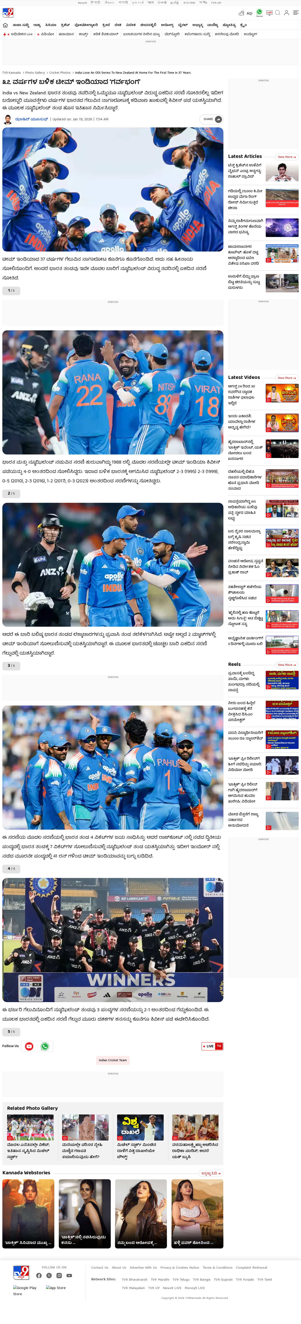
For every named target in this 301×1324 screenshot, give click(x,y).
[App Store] (60, 1291)
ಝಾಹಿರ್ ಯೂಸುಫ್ (31, 120)
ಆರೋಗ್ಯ (167, 25)
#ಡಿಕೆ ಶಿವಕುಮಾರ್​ (105, 34)
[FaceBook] (39, 1275)
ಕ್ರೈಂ (243, 25)
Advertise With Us (143, 1268)
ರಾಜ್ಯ (36, 25)
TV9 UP (154, 1288)
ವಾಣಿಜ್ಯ (212, 25)
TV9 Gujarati (223, 1280)
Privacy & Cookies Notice (179, 1268)
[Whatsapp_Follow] (45, 1046)
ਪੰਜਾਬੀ (161, 2)
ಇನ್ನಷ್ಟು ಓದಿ (209, 1173)
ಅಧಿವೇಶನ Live (21, 34)
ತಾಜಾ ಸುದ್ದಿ (21, 25)
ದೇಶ (118, 25)
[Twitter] (49, 1275)
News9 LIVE (172, 1288)
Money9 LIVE (195, 1288)
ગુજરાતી (137, 2)
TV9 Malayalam (133, 1288)
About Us (119, 1268)
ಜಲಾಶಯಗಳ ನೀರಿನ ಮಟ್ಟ (141, 34)
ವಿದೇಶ (131, 25)
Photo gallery (34, 73)
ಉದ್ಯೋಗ (250, 34)
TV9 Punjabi (245, 1280)
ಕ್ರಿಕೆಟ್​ (65, 25)
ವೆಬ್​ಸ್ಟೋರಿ (172, 34)
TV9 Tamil (264, 1280)
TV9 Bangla (201, 1280)
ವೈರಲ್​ (183, 25)
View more (285, 157)
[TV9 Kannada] (7, 13)
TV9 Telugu (181, 1280)
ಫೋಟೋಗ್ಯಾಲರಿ (86, 25)
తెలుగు (110, 2)
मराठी (123, 2)
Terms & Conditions (218, 1268)
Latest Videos (244, 377)
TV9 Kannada (11, 73)
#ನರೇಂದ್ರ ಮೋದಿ (227, 34)
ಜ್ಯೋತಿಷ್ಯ (229, 25)
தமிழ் (174, 2)
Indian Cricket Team (113, 1060)
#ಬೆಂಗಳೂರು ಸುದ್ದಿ (197, 34)
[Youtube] (29, 1046)
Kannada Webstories (26, 1173)
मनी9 (203, 2)
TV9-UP (216, 2)
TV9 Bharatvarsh (134, 1280)
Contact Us (99, 1268)
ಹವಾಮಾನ (66, 34)
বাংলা (150, 2)
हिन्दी (96, 2)
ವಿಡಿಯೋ (47, 34)
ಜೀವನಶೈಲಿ (148, 25)
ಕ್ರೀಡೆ (106, 25)
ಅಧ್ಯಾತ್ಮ (197, 25)
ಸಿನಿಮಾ (50, 25)
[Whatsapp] (258, 13)
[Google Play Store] (27, 1291)
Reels (234, 664)
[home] (5, 25)
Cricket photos (59, 73)
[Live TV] (268, 13)
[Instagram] (59, 1275)
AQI (250, 14)
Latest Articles (245, 156)
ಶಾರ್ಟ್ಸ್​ (83, 34)
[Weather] (241, 13)
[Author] (7, 119)
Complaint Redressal (251, 1268)
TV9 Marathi (160, 1280)
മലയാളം (189, 2)
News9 (82, 2)
